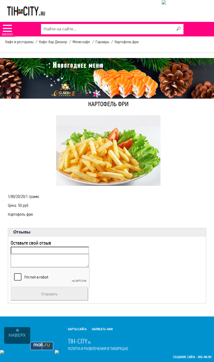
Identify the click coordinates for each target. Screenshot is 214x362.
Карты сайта (77, 329)
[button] (79, 94)
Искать (178, 29)
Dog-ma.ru (204, 357)
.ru (98, 344)
